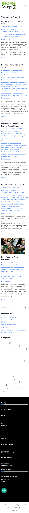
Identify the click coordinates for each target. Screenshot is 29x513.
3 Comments (6, 39)
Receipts (15, 206)
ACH (4, 77)
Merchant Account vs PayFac (8, 324)
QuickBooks (4, 36)
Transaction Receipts (14, 36)
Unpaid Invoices (5, 156)
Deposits (4, 348)
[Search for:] (14, 307)
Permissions (24, 88)
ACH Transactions (11, 77)
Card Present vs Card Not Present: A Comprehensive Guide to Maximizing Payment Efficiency (13, 320)
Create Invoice (5, 79)
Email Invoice (17, 140)
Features (5, 264)
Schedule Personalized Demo (9, 411)
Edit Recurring (24, 197)
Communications (6, 345)
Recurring (24, 90)
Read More (4, 57)
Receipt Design (5, 271)
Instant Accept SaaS (18, 201)
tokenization (11, 154)
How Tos (10, 131)
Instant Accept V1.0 (19, 267)
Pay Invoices (4, 149)
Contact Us (4, 425)
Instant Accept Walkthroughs (8, 147)
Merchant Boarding (21, 34)
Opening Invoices (5, 88)
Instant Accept (6, 26)
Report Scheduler (17, 93)
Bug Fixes (5, 29)
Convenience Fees (15, 345)
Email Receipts (14, 82)
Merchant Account (6, 409)
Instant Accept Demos (7, 133)
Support (17, 31)
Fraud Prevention (6, 351)
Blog (2, 423)
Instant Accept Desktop (7, 84)
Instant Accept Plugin (6, 201)
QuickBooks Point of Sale (19, 379)
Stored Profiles (11, 385)
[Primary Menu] (26, 5)
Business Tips (20, 342)
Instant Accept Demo (15, 143)
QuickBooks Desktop (15, 90)
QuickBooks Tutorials (17, 274)
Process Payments (14, 149)
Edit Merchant (5, 82)
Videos (6, 138)
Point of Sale (11, 373)
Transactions (17, 210)
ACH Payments (5, 327)
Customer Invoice (14, 79)
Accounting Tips (6, 342)
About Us (3, 421)
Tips (2, 138)
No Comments (7, 98)
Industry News (22, 354)
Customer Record (7, 140)
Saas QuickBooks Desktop (8, 95)
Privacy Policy (14, 510)
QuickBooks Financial (6, 136)
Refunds (22, 382)
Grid (12, 199)
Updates (22, 31)
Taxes (23, 385)
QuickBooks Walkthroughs (8, 276)
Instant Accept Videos (20, 145)
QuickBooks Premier (6, 382)
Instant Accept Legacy (7, 267)
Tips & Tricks (9, 388)
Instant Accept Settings (7, 145)
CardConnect (20, 77)
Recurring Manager (6, 93)
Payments (4, 373)
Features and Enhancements (20, 348)
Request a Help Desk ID (7, 452)
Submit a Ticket (5, 451)
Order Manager (16, 88)
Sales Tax (3, 154)
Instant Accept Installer (20, 84)
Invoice (3, 86)
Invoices (8, 86)
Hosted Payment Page (9, 34)
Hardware (22, 351)
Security (4, 385)
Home (7, 507)
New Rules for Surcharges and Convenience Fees (14, 332)
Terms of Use (17, 507)
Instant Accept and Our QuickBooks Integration (13, 330)
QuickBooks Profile (18, 151)
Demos (5, 131)
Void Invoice (14, 156)
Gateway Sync (22, 82)
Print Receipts (6, 274)
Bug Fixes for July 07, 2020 (12, 185)
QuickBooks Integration (7, 31)
